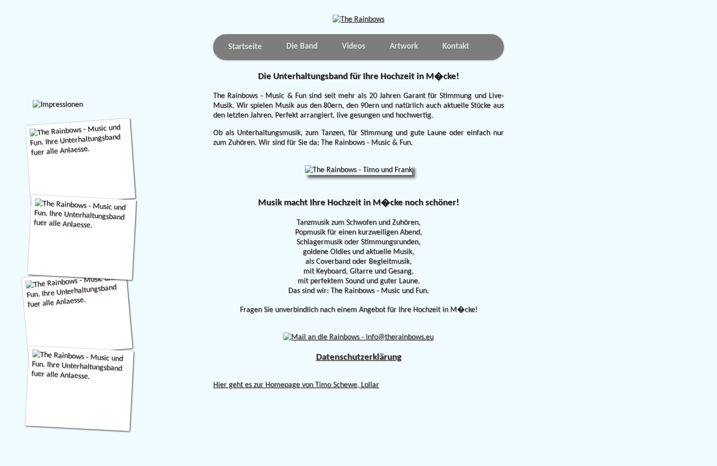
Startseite (245, 47)
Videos (353, 46)
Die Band (302, 46)
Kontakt (455, 46)
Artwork (404, 46)
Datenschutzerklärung (358, 357)
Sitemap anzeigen (241, 375)
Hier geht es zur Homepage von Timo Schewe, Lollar (296, 385)
